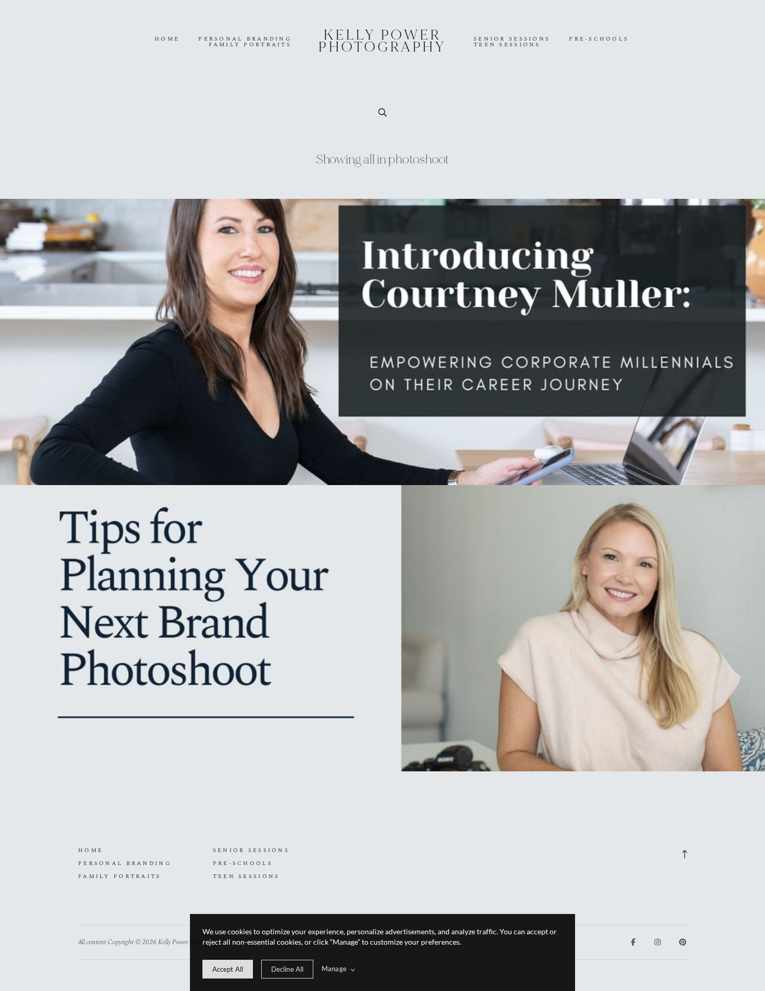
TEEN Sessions (507, 45)
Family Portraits (250, 45)
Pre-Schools (599, 39)
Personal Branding (244, 39)
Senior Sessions (512, 39)
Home (167, 39)
